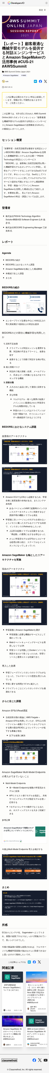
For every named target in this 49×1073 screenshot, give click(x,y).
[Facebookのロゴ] (34, 1060)
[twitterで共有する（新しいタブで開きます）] (45, 81)
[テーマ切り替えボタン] (46, 3)
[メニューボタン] (3, 3)
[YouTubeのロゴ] (46, 1060)
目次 (41, 9)
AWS (24, 75)
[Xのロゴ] (40, 1060)
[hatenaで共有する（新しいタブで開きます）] (35, 81)
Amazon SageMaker (11, 75)
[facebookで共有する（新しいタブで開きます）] (40, 81)
